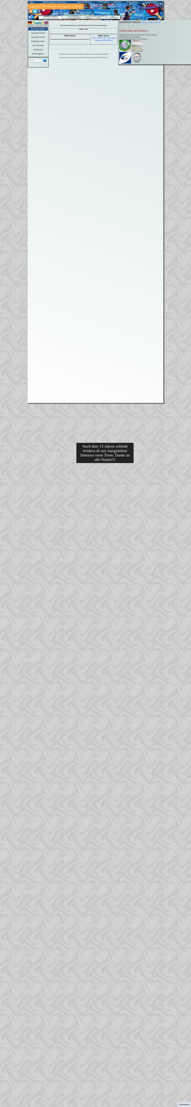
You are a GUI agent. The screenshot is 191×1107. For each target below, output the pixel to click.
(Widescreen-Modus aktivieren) (151, 22)
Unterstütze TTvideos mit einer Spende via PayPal (55, 6)
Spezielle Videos (38, 33)
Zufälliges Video (38, 41)
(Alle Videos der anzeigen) (104, 39)
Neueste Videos (38, 37)
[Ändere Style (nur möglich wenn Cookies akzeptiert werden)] (30, 17)
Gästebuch (38, 49)
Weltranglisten (38, 54)
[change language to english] (46, 23)
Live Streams (38, 45)
